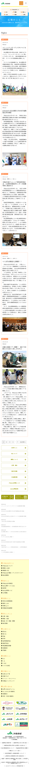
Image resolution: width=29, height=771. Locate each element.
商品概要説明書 (7, 645)
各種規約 (5, 648)
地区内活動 (14, 471)
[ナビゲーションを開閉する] (26, 3)
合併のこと (14, 447)
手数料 (4, 650)
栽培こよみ (6, 603)
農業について (14, 459)
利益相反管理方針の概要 (22, 748)
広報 (24, 14)
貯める (4, 631)
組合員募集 (6, 575)
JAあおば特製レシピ (14, 483)
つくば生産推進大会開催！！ (12, 261)
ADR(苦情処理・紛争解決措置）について (14, 753)
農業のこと (7, 598)
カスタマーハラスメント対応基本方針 (14, 766)
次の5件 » (22, 442)
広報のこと (7, 671)
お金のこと (7, 629)
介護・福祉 (14, 465)
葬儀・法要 (6, 618)
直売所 (4, 588)
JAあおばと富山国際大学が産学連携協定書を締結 (14, 112)
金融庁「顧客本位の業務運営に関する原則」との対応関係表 (14, 759)
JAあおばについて (7, 565)
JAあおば (15, 9)
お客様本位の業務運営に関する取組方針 (14, 756)
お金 (7, 14)
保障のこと (7, 656)
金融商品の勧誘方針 (6, 742)
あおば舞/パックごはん (9, 585)
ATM (4, 638)
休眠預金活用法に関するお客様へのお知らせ (14, 745)
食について (14, 453)
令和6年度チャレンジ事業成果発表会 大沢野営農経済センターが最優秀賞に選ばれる (14, 184)
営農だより (6, 605)
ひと (4, 658)
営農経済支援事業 (7, 608)
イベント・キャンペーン (9, 678)
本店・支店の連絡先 (8, 696)
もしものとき (21, 3)
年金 (4, 636)
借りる (4, 634)
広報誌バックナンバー (9, 681)
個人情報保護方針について (7, 748)
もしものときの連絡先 (9, 691)
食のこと (6, 581)
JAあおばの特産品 (7, 583)
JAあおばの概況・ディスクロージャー (13, 572)
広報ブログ (6, 676)
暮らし (24, 12)
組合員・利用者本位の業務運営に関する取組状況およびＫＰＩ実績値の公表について (14, 763)
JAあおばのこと (8, 563)
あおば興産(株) (14, 488)
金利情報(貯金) (7, 641)
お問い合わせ (7, 686)
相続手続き (6, 643)
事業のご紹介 (6, 568)
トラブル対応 (6, 665)
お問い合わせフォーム (9, 689)
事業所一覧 (6, 570)
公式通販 (5, 592)
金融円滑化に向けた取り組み (20, 742)
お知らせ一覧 (6, 673)
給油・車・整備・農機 (9, 621)
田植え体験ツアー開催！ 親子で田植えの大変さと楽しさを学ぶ (14, 348)
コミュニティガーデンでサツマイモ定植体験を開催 (14, 48)
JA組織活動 (14, 477)
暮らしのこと (7, 613)
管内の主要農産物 (7, 601)
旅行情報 (5, 623)
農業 (15, 12)
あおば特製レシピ (7, 590)
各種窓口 (5, 693)
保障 (15, 14)
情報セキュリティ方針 (14, 750)
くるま (4, 663)
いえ (4, 661)
